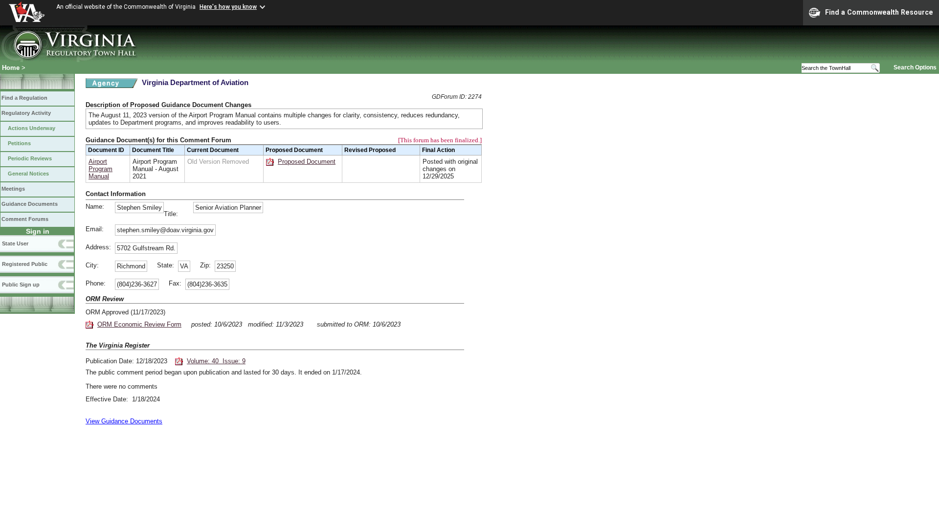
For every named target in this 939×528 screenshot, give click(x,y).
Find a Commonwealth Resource (879, 12)
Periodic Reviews (30, 158)
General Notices (28, 173)
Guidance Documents (29, 204)
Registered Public (24, 264)
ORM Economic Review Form (139, 324)
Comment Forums (24, 219)
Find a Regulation (24, 98)
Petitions (19, 143)
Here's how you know (228, 6)
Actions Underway (31, 128)
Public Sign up (21, 284)
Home (11, 67)
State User (15, 243)
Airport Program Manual (100, 169)
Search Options (915, 67)
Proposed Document (306, 161)
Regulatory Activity (26, 113)
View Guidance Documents (124, 421)
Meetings (13, 189)
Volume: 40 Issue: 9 (216, 361)
